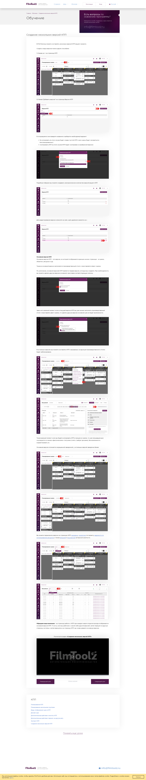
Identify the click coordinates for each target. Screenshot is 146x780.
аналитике (82, 535)
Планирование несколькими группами (43, 707)
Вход (100, 4)
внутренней (71, 537)
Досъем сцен (35, 712)
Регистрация (89, 4)
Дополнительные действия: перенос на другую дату (47, 718)
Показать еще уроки (73, 733)
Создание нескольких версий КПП (41, 723)
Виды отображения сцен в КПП (40, 710)
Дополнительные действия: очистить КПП (44, 715)
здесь (11, 777)
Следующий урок (100, 681)
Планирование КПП (37, 704)
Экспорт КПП (35, 721)
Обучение (34, 13)
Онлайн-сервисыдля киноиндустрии (42, 768)
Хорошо (138, 776)
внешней (63, 537)
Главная (28, 13)
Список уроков (72, 681)
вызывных (74, 535)
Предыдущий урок (45, 681)
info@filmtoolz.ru (94, 26)
